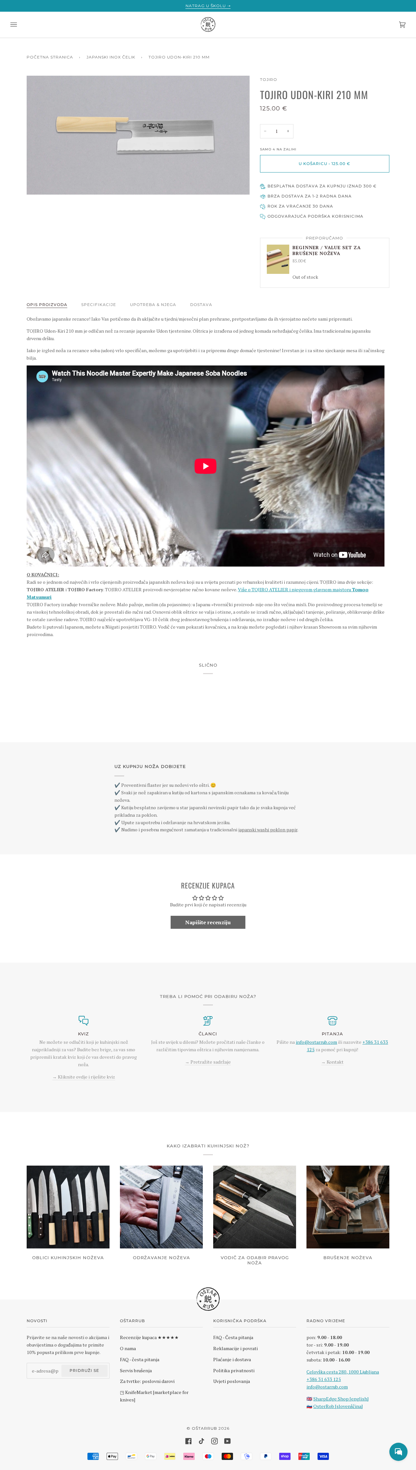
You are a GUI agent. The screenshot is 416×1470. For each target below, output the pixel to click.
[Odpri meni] (20, 25)
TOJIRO (268, 79)
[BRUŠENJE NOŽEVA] (347, 1207)
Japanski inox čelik (110, 57)
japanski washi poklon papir (267, 829)
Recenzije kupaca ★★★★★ (149, 1337)
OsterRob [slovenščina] (338, 1406)
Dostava (201, 304)
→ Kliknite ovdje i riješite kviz (83, 1077)
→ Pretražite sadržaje (208, 1062)
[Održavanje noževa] (161, 1207)
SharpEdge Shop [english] (341, 1399)
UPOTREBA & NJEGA (153, 304)
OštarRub (204, 1428)
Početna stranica (50, 57)
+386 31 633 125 (323, 1379)
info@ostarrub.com (327, 1387)
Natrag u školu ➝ (208, 5)
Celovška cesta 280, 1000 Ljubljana (342, 1372)
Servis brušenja (136, 1370)
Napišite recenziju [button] (208, 922)
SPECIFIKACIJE (98, 304)
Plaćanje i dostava (232, 1359)
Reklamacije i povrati (235, 1348)
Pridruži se (84, 1370)
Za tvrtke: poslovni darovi (147, 1381)
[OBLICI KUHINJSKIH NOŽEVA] (68, 1207)
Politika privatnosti (233, 1370)
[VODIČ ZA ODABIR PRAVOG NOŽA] (254, 1207)
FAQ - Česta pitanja (233, 1337)
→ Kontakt (332, 1062)
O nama (128, 1348)
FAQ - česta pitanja (139, 1359)
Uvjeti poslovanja (231, 1381)
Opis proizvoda (47, 304)
